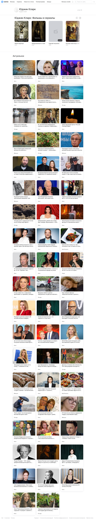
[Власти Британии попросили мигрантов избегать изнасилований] (24, 143)
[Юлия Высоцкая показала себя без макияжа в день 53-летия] (72, 335)
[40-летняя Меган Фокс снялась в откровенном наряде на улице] (48, 263)
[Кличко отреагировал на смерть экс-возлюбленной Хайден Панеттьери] (48, 335)
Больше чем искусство (73, 43)
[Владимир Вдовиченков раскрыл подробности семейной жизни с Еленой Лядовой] (48, 167)
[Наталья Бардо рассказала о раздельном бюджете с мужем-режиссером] (24, 432)
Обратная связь (89, 517)
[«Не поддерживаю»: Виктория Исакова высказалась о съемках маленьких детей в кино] (24, 480)
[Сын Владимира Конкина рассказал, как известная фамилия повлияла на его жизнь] (48, 191)
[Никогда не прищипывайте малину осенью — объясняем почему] (48, 143)
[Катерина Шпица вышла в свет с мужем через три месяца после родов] (24, 239)
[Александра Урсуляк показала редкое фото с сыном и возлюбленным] (48, 383)
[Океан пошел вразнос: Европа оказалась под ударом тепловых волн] (72, 95)
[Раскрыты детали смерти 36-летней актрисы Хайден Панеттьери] (24, 311)
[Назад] (76, 18)
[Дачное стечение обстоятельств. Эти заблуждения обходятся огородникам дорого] (72, 359)
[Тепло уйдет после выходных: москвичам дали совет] (24, 407)
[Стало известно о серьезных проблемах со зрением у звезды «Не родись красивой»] (24, 287)
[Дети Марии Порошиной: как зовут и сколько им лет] (24, 95)
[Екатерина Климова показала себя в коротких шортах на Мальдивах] (72, 504)
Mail (2, 517)
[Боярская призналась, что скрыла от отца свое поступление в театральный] (48, 311)
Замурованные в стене (38, 43)
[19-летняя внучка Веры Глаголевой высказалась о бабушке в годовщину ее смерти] (48, 432)
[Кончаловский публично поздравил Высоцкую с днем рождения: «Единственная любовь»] (48, 407)
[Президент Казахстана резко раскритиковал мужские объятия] (72, 143)
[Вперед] (80, 18)
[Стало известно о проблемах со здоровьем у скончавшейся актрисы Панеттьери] (48, 71)
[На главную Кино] (5, 2)
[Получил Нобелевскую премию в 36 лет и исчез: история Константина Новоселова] (72, 263)
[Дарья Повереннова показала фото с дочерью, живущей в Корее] (72, 456)
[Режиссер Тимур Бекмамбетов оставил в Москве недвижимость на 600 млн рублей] (24, 167)
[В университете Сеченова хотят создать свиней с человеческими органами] (24, 383)
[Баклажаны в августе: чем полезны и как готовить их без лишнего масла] (72, 239)
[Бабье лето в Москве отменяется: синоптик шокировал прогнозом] (24, 119)
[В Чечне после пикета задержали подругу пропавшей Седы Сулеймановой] (72, 407)
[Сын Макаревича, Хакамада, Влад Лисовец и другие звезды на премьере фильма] (48, 359)
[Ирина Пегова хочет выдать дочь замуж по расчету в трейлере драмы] (48, 456)
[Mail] (2, 2)
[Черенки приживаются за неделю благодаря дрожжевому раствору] (48, 504)
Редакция (36, 517)
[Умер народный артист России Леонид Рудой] (72, 119)
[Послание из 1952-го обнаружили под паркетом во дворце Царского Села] (48, 95)
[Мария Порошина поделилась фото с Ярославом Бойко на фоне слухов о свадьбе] (72, 71)
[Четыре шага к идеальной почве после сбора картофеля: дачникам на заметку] (24, 215)
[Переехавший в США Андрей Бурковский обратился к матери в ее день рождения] (48, 239)
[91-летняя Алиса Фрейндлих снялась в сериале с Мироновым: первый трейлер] (48, 119)
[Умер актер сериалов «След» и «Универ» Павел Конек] (72, 432)
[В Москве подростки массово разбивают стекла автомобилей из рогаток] (24, 71)
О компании (7, 517)
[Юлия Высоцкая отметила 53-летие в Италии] (72, 480)
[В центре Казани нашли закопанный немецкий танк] (24, 191)
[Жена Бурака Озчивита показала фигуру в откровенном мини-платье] (72, 215)
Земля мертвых (19, 43)
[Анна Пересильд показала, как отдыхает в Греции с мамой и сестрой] (24, 504)
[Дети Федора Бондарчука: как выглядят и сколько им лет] (72, 311)
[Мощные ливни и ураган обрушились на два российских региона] (48, 287)
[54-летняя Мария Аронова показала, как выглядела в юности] (48, 480)
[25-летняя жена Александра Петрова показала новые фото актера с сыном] (24, 335)
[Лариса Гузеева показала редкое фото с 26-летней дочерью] (72, 191)
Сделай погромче (54, 43)
